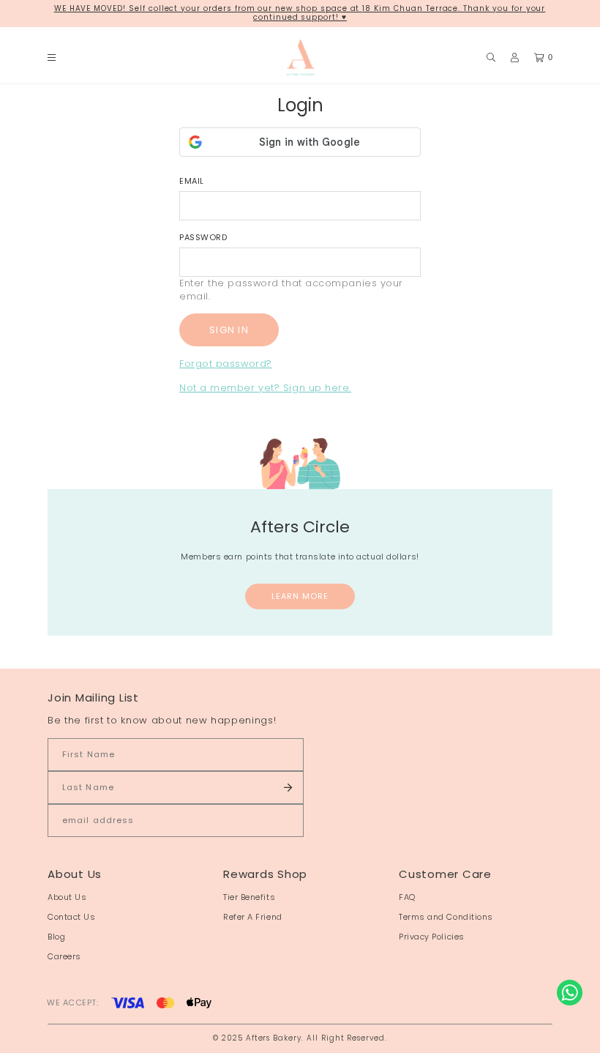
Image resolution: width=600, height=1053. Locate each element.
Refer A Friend (252, 917)
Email (191, 181)
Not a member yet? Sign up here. (265, 388)
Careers (64, 956)
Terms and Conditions (446, 917)
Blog (56, 936)
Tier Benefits (249, 897)
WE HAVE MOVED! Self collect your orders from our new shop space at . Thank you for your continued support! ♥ (300, 13)
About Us (67, 897)
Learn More (300, 596)
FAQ (407, 897)
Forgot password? (225, 363)
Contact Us (72, 917)
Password (203, 237)
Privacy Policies (432, 936)
